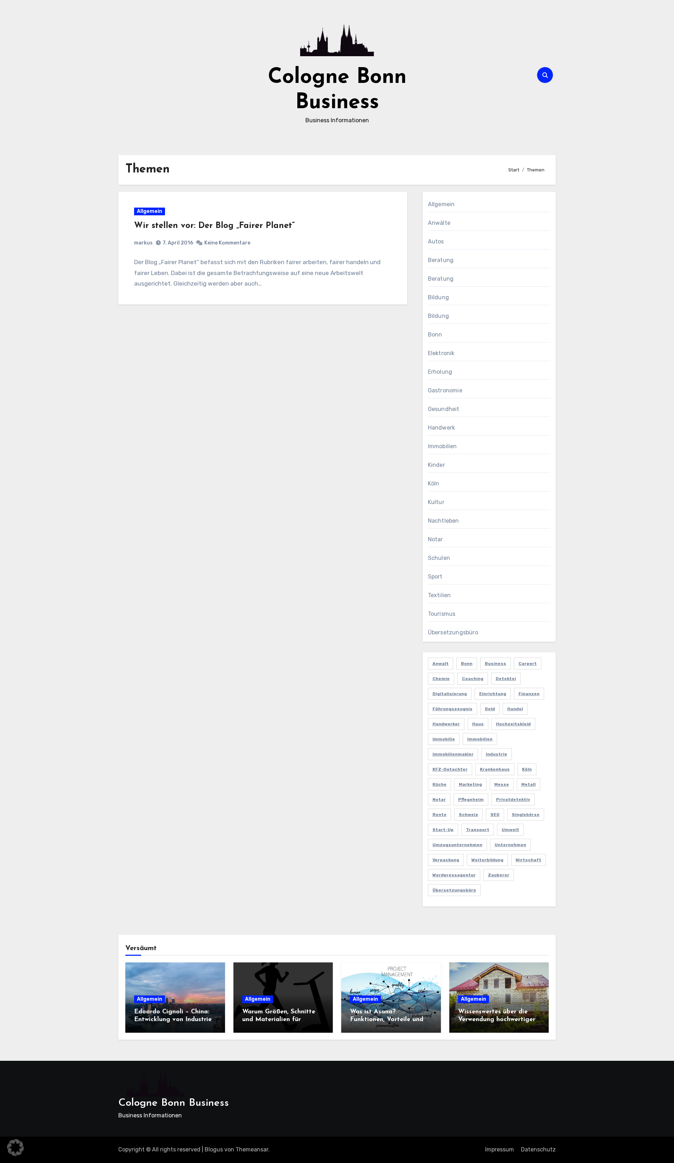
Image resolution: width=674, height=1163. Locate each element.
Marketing (470, 784)
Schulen (439, 558)
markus (143, 243)
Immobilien (442, 446)
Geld (490, 708)
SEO (495, 814)
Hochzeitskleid (513, 723)
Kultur (436, 502)
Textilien (439, 595)
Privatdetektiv (513, 799)
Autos (436, 241)
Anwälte (439, 223)
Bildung (438, 297)
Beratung (441, 260)
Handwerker (446, 723)
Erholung (440, 371)
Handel (515, 708)
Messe (501, 784)
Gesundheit (444, 409)
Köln (434, 483)
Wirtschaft (528, 859)
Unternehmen (510, 844)
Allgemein (149, 211)
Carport (527, 663)
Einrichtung (492, 693)
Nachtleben (443, 520)
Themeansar (252, 1149)
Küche (439, 784)
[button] (15, 1147)
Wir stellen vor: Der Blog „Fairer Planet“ (214, 226)
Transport (477, 829)
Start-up (443, 829)
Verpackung (445, 859)
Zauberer (498, 875)
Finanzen (529, 693)
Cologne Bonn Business (173, 1103)
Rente (439, 814)
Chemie (441, 678)
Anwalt (440, 663)
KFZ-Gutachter (450, 769)
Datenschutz (538, 1149)
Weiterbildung (487, 859)
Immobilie (443, 739)
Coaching (472, 678)
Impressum (499, 1149)
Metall (528, 784)
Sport (435, 576)
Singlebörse (526, 814)
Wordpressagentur (454, 875)
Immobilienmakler (453, 754)
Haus (478, 723)
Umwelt (510, 829)
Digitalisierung (449, 693)
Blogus (214, 1149)
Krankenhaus (495, 769)
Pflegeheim (471, 799)
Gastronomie (445, 390)
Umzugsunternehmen (457, 844)
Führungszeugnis (452, 708)
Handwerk (441, 427)
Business (495, 663)
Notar (435, 539)
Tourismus (442, 613)
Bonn (435, 334)
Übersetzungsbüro (453, 632)
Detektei (506, 678)
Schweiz (468, 814)
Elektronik (441, 353)
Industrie (496, 754)
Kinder (436, 465)
